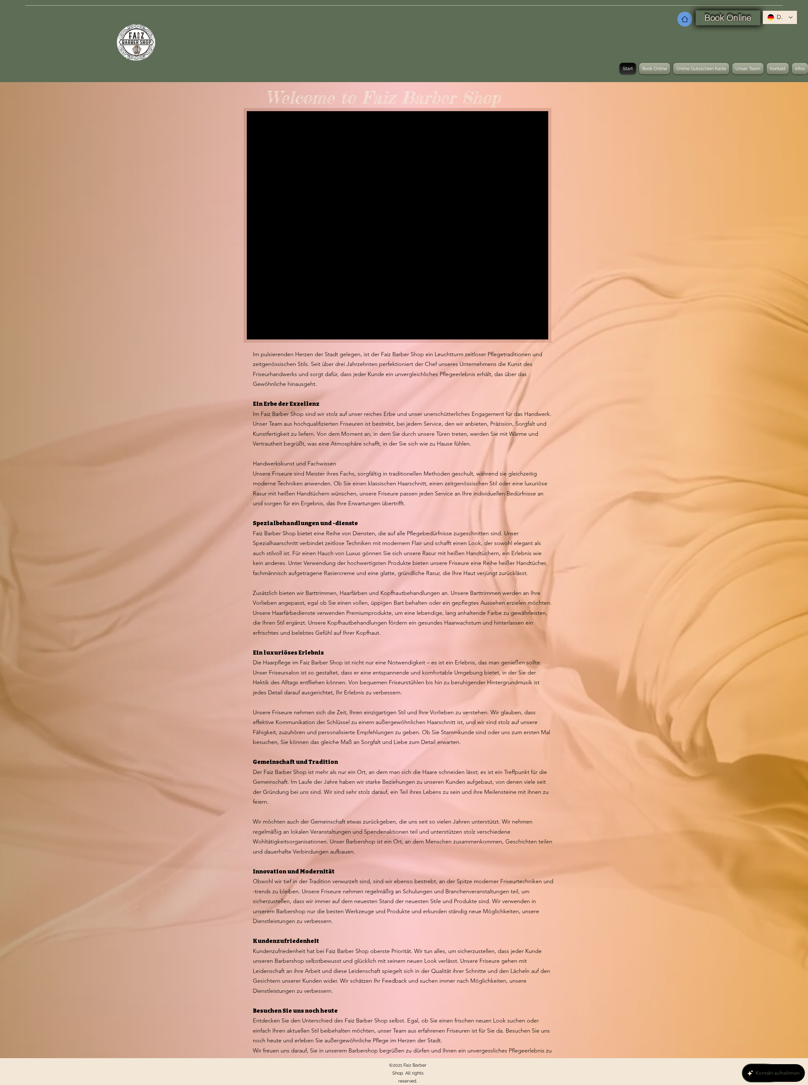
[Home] (684, 19)
